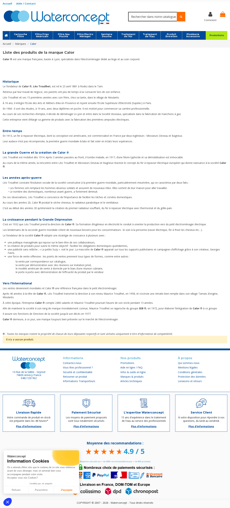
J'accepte (66, 489)
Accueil (8, 3)
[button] (7, 502)
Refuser (16, 489)
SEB (141, 308)
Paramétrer (41, 489)
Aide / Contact (26, 3)
